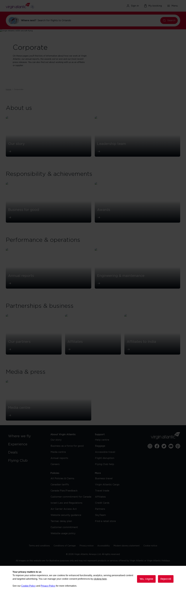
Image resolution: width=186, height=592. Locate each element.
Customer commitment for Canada (71, 497)
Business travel (104, 478)
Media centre (58, 452)
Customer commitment (64, 527)
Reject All (165, 578)
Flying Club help (104, 464)
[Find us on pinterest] (178, 446)
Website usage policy (63, 533)
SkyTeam (100, 515)
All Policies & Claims (62, 478)
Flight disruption (104, 458)
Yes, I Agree (146, 578)
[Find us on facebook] (157, 446)
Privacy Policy (48, 586)
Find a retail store (105, 521)
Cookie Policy (28, 586)
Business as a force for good (67, 446)
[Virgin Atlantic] (34, 5)
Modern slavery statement (126, 546)
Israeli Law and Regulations (66, 503)
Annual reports (59, 458)
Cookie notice (150, 546)
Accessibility (103, 546)
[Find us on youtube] (171, 446)
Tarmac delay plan (61, 521)
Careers (55, 464)
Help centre (102, 440)
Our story (56, 440)
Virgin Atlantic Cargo (107, 484)
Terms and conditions (39, 546)
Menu (174, 6)
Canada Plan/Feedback (64, 491)
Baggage (100, 446)
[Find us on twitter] (164, 446)
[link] (26, 436)
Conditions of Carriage (65, 546)
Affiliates (100, 497)
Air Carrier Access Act (64, 509)
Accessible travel (105, 452)
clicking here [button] (100, 579)
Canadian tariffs (60, 484)
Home (8, 89)
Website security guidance (66, 515)
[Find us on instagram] (150, 446)
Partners (100, 509)
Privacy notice (86, 546)
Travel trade (102, 491)
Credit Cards (102, 503)
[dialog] (93, 579)
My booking (155, 6)
